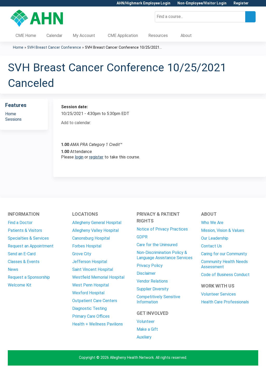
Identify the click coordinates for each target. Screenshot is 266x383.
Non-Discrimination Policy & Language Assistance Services (164, 255)
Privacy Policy (150, 265)
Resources (158, 35)
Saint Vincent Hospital (92, 269)
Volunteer (146, 321)
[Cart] (254, 5)
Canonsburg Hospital (91, 238)
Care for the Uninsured (157, 244)
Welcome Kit (19, 285)
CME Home (26, 35)
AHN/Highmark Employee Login (143, 3)
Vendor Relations (152, 281)
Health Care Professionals (225, 301)
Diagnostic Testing (89, 308)
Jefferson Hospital (89, 261)
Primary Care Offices (91, 316)
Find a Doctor (20, 222)
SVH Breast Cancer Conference (54, 47)
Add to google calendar (66, 132)
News (13, 269)
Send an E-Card (22, 253)
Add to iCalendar (89, 131)
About (186, 35)
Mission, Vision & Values (222, 230)
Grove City (81, 253)
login (79, 157)
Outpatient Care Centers (94, 300)
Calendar (54, 35)
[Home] (36, 18)
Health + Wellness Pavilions (97, 324)
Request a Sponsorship (29, 277)
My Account (84, 35)
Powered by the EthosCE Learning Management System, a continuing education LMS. (239, 374)
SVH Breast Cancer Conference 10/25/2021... (123, 47)
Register (241, 3)
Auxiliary (144, 337)
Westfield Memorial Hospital (98, 277)
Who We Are (212, 222)
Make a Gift (147, 329)
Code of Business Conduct (225, 274)
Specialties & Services (28, 238)
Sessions (13, 119)
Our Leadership (214, 238)
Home (18, 47)
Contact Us (211, 246)
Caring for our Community (224, 253)
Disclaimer (146, 273)
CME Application (123, 35)
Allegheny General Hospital (96, 222)
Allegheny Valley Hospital (95, 230)
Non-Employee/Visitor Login (202, 3)
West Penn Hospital (90, 285)
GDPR (142, 236)
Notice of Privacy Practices (162, 229)
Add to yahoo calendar (78, 132)
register (96, 157)
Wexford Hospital (88, 292)
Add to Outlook (102, 132)
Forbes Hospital (86, 246)
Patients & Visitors (25, 230)
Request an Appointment (31, 246)
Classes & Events (23, 261)
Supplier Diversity (153, 288)
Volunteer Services (218, 294)
